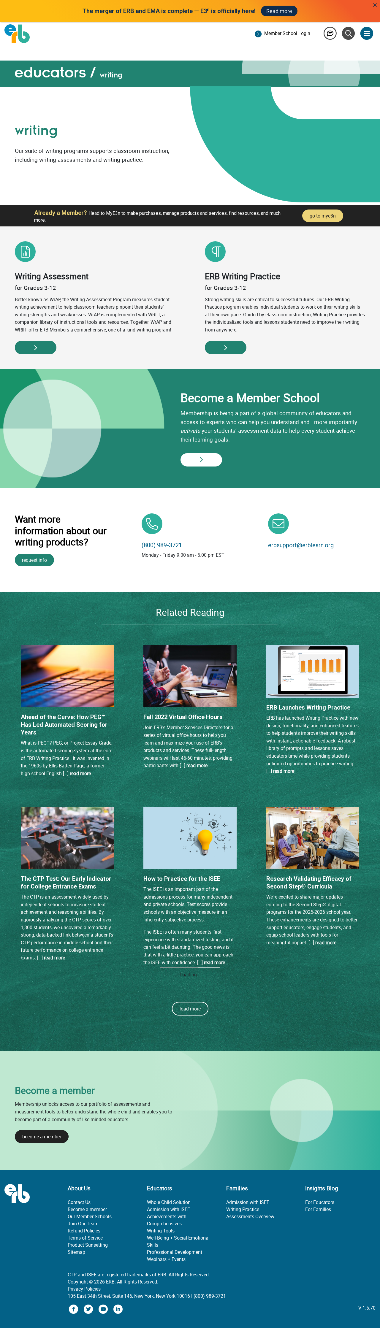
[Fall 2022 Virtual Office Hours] (189, 675)
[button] (190, 1191)
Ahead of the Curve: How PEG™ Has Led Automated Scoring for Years (64, 724)
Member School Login (287, 33)
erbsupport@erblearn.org (301, 545)
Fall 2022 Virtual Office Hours (183, 717)
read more (80, 773)
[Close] (375, 5)
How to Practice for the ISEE (181, 878)
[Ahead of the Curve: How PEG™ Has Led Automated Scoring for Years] (67, 675)
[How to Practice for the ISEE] (189, 837)
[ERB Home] (17, 33)
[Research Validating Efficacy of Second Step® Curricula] (312, 837)
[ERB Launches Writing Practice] (312, 671)
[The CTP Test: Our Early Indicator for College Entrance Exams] (67, 837)
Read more (279, 11)
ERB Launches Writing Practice (308, 707)
